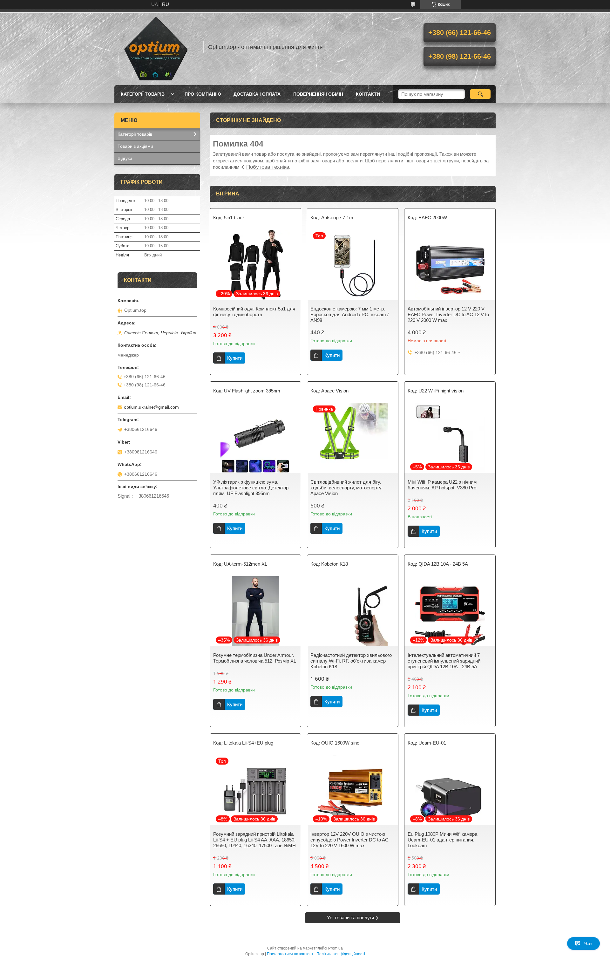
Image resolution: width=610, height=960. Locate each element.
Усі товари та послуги (350, 917)
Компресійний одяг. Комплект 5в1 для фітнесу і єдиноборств (254, 311)
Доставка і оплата (257, 94)
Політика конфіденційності (340, 954)
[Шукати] (480, 94)
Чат (588, 943)
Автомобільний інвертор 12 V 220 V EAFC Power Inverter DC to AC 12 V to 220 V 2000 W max (448, 314)
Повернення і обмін (318, 94)
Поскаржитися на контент (290, 954)
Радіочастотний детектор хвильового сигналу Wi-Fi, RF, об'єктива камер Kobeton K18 (351, 660)
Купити (234, 358)
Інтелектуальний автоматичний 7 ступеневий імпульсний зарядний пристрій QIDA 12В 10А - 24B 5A (444, 660)
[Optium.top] (155, 47)
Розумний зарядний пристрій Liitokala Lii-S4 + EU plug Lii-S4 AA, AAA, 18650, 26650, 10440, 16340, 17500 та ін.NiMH (254, 839)
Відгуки (125, 158)
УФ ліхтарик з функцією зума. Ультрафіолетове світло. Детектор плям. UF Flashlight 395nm (250, 487)
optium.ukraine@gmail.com (151, 407)
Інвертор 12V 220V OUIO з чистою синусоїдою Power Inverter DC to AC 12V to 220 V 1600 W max (349, 839)
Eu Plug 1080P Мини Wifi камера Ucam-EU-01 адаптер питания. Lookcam (442, 839)
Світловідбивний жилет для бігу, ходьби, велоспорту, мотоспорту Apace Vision (346, 487)
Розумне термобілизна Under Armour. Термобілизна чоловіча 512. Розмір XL (254, 658)
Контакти (368, 94)
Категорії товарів (143, 94)
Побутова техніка (267, 167)
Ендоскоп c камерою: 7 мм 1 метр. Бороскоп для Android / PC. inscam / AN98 (349, 314)
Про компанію (203, 94)
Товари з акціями (135, 146)
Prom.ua (335, 948)
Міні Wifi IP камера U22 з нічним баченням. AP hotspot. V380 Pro (442, 484)
